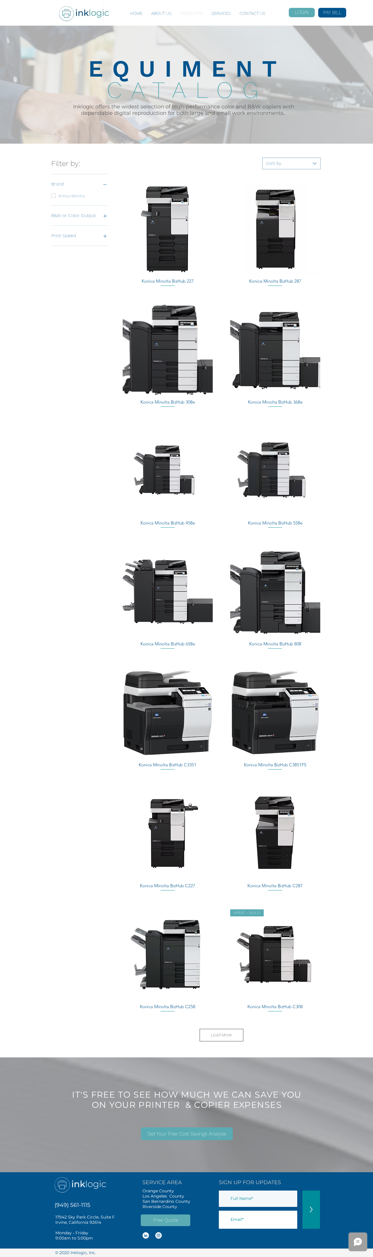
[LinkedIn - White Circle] (145, 1235)
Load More (221, 1035)
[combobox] (291, 163)
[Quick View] (168, 229)
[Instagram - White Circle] (158, 1235)
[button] (187, 1133)
